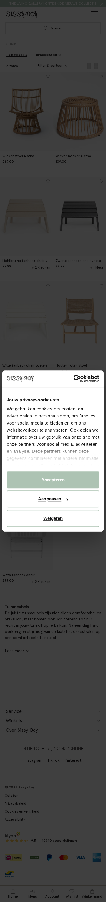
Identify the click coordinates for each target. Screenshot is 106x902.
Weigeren (53, 518)
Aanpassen (49, 498)
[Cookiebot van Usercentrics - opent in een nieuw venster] (74, 378)
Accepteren (53, 479)
